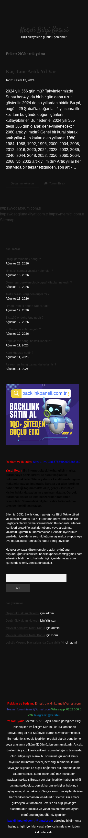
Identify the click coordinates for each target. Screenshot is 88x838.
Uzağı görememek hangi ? (23, 259)
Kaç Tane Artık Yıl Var (31, 71)
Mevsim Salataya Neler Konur (25, 628)
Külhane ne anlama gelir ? (23, 329)
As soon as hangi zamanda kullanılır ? (31, 364)
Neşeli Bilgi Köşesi (44, 30)
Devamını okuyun (25, 185)
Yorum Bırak (57, 183)
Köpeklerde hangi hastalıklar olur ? (29, 341)
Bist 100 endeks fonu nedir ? (25, 317)
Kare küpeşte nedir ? (19, 352)
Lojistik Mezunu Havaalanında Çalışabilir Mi (35, 642)
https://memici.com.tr (66, 214)
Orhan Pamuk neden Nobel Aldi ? (28, 306)
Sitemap (7, 220)
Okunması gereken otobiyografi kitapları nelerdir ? (39, 282)
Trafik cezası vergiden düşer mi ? (27, 294)
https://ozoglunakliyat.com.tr (24, 214)
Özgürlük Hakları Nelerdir (22, 613)
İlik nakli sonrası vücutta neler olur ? (29, 271)
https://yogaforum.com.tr (20, 208)
